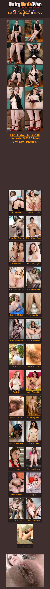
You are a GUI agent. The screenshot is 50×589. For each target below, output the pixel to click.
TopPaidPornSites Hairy (18, 13)
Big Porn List (32, 14)
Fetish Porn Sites (24, 11)
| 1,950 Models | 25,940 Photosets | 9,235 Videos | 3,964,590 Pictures (25, 138)
